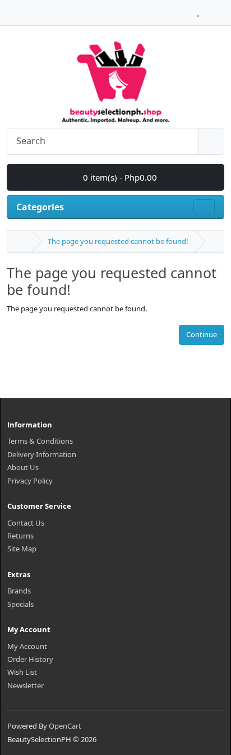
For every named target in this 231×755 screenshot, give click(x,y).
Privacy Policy (30, 481)
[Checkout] (221, 9)
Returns (20, 536)
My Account (27, 646)
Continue (201, 334)
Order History (30, 659)
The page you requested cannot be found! (118, 241)
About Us (23, 467)
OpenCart (65, 726)
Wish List (22, 672)
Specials (20, 604)
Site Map (21, 549)
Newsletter (25, 685)
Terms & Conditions (40, 441)
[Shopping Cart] (209, 9)
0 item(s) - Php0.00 (119, 177)
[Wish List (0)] (198, 9)
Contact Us (25, 523)
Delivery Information (41, 454)
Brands (19, 591)
